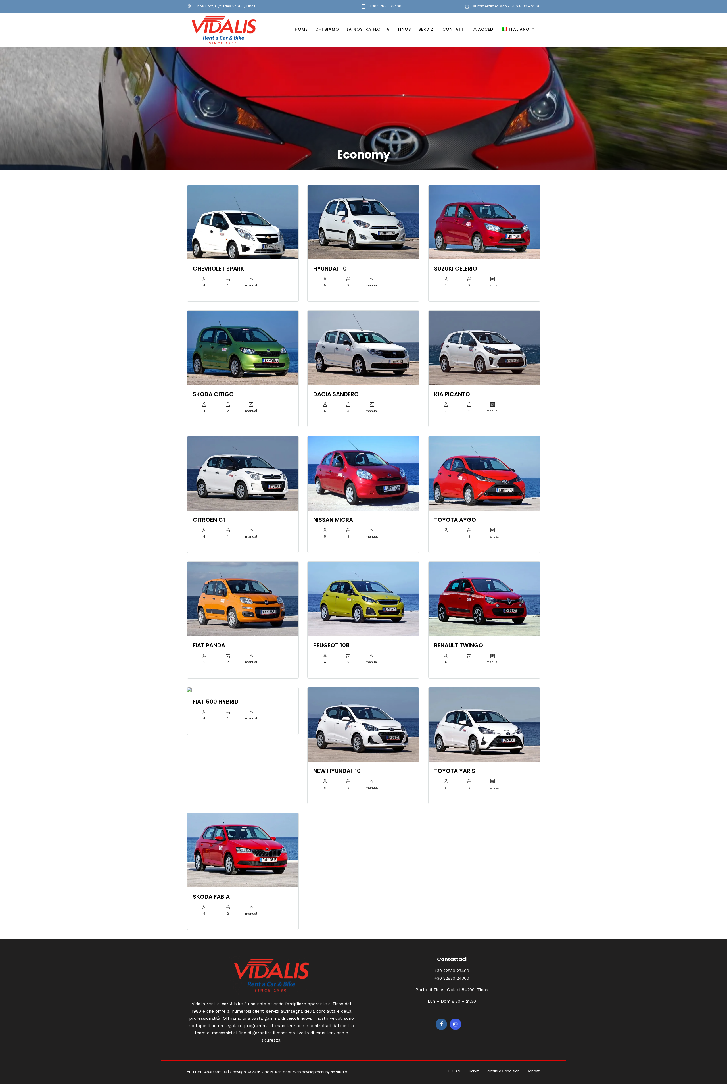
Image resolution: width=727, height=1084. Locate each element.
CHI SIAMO (327, 29)
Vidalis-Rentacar (276, 1072)
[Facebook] (441, 1024)
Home (301, 29)
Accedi (486, 29)
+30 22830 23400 (384, 6)
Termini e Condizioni (503, 1071)
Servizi (427, 29)
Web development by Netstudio (320, 1072)
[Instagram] (455, 1024)
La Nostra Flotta (368, 29)
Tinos (404, 29)
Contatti (454, 29)
